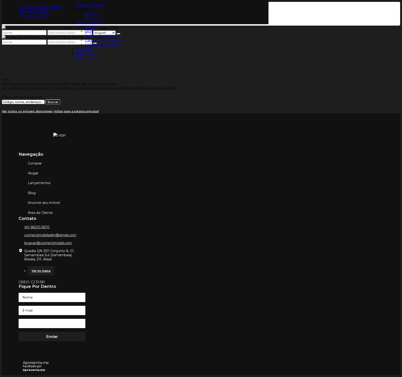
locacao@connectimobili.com (48, 243)
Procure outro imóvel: (22, 97)
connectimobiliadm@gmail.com (50, 235)
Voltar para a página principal (76, 111)
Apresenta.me (36, 362)
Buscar (52, 102)
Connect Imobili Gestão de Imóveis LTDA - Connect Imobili (40, 11)
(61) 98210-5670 (37, 227)
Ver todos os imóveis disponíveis (27, 111)
